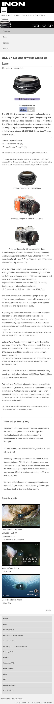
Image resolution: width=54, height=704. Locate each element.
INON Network (36, 702)
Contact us (25, 702)
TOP (16, 702)
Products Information (16, 15)
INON (3, 15)
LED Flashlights (8, 630)
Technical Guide (8, 691)
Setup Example (8, 668)
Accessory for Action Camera (13, 635)
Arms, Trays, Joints (9, 641)
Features (6, 31)
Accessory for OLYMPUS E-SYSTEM (15, 646)
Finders (5, 657)
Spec (5, 37)
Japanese (48, 702)
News (5, 674)
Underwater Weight (9, 663)
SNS (4, 680)
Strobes (5, 618)
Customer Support (9, 685)
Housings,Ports (8, 652)
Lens (30, 15)
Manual (5, 48)
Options (6, 43)
